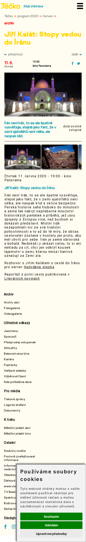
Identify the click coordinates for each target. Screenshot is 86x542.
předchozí (15, 54)
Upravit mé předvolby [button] (51, 533)
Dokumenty (12, 410)
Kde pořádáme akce (18, 382)
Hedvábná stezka (39, 267)
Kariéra (9, 359)
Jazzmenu (11, 331)
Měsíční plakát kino (17, 433)
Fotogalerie (12, 308)
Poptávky (10, 365)
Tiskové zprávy (14, 399)
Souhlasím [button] (51, 516)
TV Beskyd (11, 492)
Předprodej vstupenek (20, 342)
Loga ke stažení (15, 404)
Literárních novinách (22, 279)
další (75, 54)
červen (48, 16)
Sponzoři (10, 336)
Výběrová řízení (15, 376)
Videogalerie (13, 313)
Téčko (8, 16)
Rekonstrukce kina (16, 353)
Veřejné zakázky (15, 370)
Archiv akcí (11, 302)
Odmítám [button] (51, 525)
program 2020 (28, 16)
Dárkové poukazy (16, 480)
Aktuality (10, 348)
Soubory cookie (15, 450)
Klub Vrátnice (33, 6)
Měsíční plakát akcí (17, 428)
